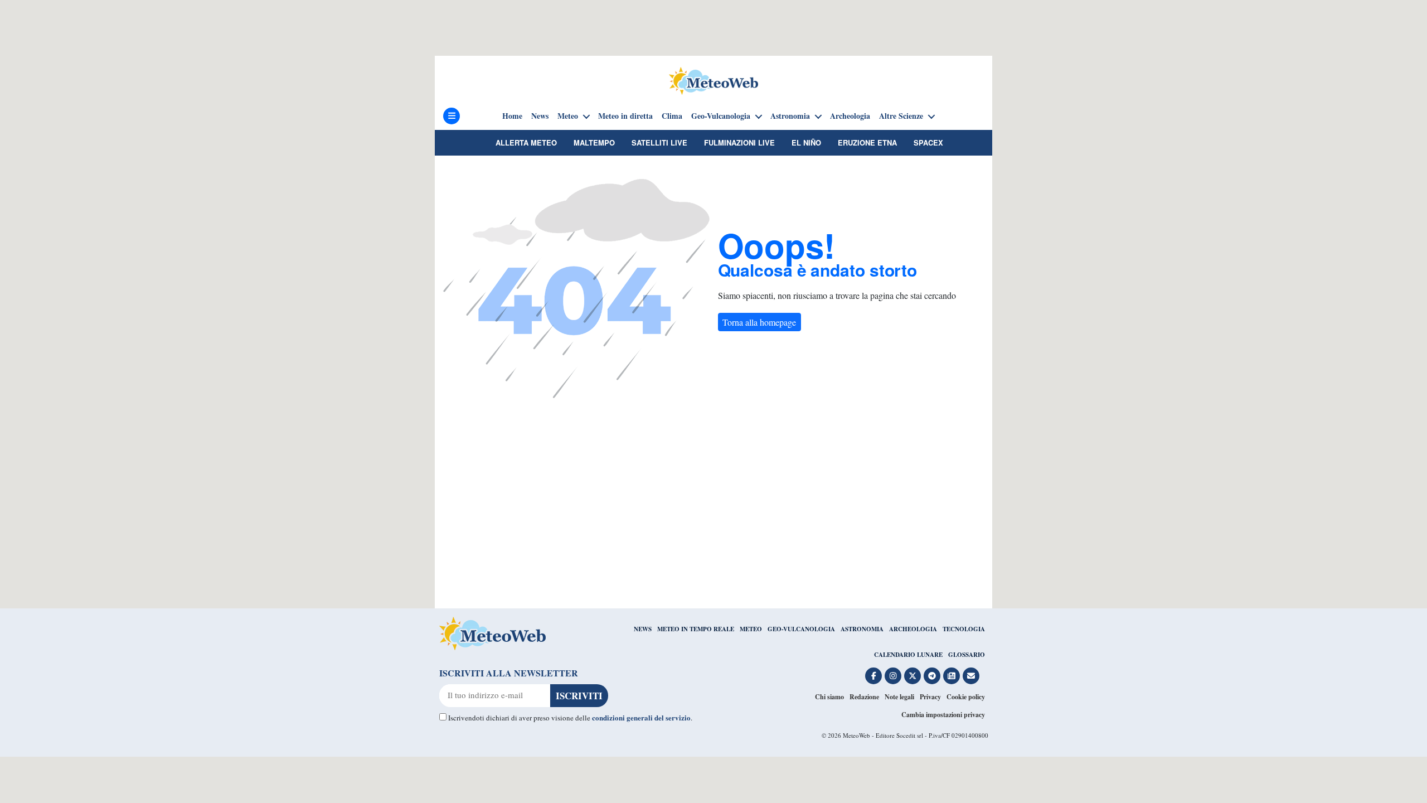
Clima (672, 116)
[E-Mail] (971, 675)
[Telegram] (932, 675)
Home (512, 116)
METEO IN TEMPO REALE (695, 629)
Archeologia (850, 116)
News (540, 116)
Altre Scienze (901, 116)
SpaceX (928, 142)
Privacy (930, 697)
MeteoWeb (856, 735)
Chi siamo (829, 697)
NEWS (643, 629)
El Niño (806, 142)
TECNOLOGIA (964, 629)
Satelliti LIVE (659, 142)
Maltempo (594, 142)
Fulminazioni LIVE (739, 142)
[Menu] (451, 116)
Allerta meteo (526, 142)
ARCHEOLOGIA (913, 629)
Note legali (899, 697)
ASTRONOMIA (862, 629)
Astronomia (790, 116)
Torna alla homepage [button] (759, 322)
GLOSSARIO (966, 654)
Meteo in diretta (625, 116)
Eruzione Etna (867, 142)
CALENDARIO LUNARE (908, 654)
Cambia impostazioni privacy (943, 714)
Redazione (864, 697)
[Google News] (951, 675)
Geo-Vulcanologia (720, 116)
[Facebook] (873, 675)
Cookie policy (966, 697)
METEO (751, 629)
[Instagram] (893, 675)
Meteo (567, 116)
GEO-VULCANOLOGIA (801, 629)
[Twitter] (912, 675)
